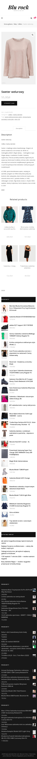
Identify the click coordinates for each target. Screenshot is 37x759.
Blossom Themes (11, 756)
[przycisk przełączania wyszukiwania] (31, 18)
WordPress (30, 756)
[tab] (19, 128)
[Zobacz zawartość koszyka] (34, 18)
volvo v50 (17, 119)
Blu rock (18, 7)
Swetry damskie (17, 114)
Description (19, 128)
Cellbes (10, 114)
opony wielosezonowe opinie (13, 117)
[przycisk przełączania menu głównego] (2, 18)
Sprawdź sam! (9, 103)
